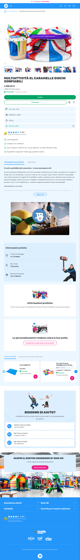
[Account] (65, 6)
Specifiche (32, 162)
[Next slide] (75, 371)
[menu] (11, 6)
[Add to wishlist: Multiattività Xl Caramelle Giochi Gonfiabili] (74, 102)
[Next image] (73, 39)
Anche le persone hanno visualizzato (30, 357)
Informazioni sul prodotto (14, 162)
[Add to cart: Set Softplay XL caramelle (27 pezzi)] (72, 378)
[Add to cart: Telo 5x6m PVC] (35, 376)
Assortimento (13, 11)
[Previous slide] (4, 371)
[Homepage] (6, 6)
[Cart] (74, 6)
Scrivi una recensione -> (15, 521)
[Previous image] (6, 39)
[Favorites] (69, 6)
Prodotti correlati (10, 356)
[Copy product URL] (69, 102)
